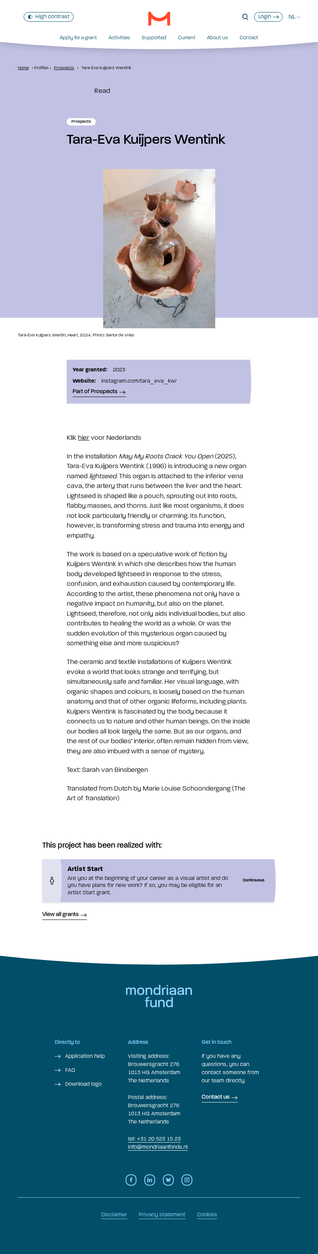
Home (23, 67)
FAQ (69, 1070)
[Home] (159, 19)
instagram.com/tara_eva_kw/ (138, 381)
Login (264, 16)
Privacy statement (162, 1214)
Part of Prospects (95, 392)
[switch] (49, 17)
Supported (154, 37)
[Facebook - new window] (131, 1180)
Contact (249, 37)
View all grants (60, 915)
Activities (119, 37)
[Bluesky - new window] (168, 1180)
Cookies (207, 1214)
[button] (245, 17)
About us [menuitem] (217, 37)
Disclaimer (114, 1214)
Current (186, 37)
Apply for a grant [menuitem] (78, 37)
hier (83, 437)
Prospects (64, 67)
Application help (84, 1056)
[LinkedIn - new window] (149, 1180)
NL (292, 17)
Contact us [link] (216, 1097)
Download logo (83, 1084)
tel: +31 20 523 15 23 (154, 1139)
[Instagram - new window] (186, 1180)
